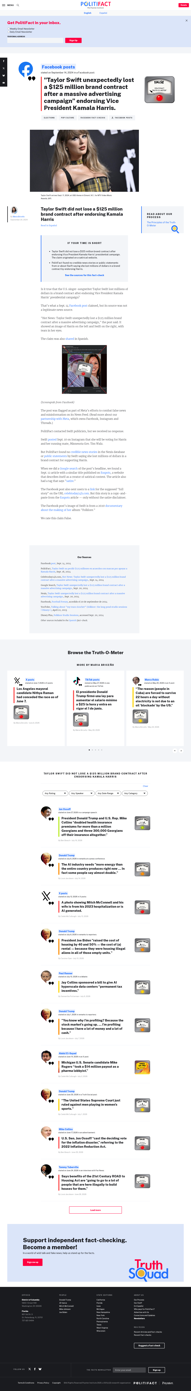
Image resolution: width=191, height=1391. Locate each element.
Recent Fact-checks (142, 1335)
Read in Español (49, 225)
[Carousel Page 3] (95, 749)
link (92, 489)
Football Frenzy (60, 601)
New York (101, 1315)
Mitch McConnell (66, 1306)
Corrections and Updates (144, 1315)
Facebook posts (58, 66)
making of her (62, 510)
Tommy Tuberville (68, 1167)
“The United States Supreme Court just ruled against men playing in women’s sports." (90, 1104)
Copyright (56, 1383)
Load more (95, 1210)
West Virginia (102, 1328)
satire (70, 481)
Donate (184, 5)
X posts (30, 679)
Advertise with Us (141, 1312)
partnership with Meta (55, 418)
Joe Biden (63, 1312)
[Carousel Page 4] (98, 749)
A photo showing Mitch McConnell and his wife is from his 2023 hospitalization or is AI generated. (92, 906)
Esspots (105, 472)
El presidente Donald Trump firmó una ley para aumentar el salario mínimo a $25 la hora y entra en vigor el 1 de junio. (96, 700)
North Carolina (103, 1318)
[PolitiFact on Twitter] (29, 1369)
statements (60, 456)
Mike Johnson (65, 1309)
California (101, 1300)
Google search (69, 468)
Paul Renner (65, 973)
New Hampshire (103, 1312)
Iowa (99, 1306)
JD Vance (63, 1303)
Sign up (157, 1370)
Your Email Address (16, 37)
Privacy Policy (43, 1383)
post (53, 563)
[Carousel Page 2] (92, 749)
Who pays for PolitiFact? (144, 1309)
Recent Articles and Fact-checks (148, 1332)
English (87, 13)
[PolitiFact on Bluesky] (40, 1369)
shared (69, 338)
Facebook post (78, 305)
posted (52, 439)
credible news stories (84, 452)
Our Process (139, 1300)
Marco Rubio (152, 679)
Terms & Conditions (26, 1383)
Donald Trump (67, 855)
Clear (145, 786)
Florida (99, 1303)
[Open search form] (18, 5)
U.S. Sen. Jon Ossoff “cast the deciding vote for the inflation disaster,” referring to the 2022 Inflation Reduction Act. (94, 1142)
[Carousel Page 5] (101, 749)
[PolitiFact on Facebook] (35, 1369)
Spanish (73, 620)
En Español (138, 1306)
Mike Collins (66, 1129)
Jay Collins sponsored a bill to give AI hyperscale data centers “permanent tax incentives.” (91, 986)
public (48, 456)
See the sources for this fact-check (84, 275)
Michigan (100, 1309)
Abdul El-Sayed (67, 1053)
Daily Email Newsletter (21, 32)
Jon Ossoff (65, 809)
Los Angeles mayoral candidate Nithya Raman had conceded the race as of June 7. (37, 695)
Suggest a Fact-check (149, 1345)
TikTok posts (92, 679)
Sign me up (32, 1262)
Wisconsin (101, 1331)
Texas (99, 1325)
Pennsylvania (102, 1321)
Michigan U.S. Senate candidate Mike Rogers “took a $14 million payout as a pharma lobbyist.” (90, 1066)
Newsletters (139, 1318)
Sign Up (73, 40)
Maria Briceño (19, 216)
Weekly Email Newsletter (22, 28)
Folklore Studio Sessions (65, 615)
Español (103, 13)
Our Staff (138, 1303)
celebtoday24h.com (76, 493)
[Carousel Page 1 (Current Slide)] (89, 749)
